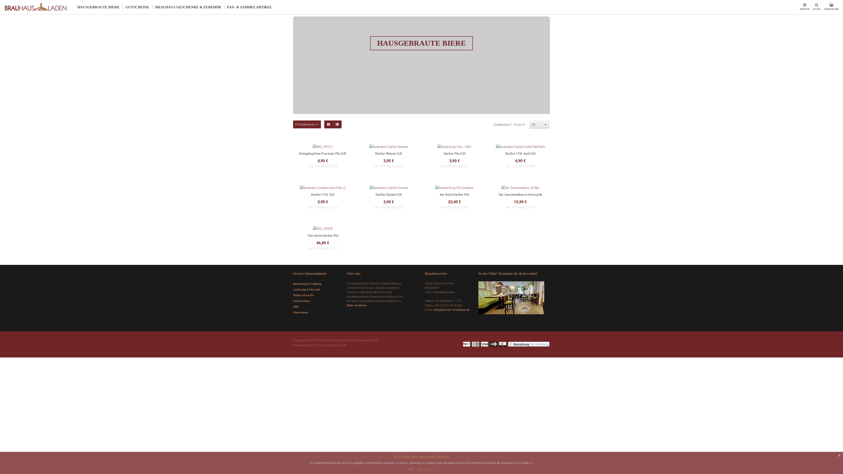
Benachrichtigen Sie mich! (322, 163)
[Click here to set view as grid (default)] (328, 124)
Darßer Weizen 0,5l (388, 153)
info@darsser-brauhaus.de (452, 309)
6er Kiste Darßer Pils (454, 194)
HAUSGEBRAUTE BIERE (98, 7)
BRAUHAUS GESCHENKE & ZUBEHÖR (188, 7)
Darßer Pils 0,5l (454, 153)
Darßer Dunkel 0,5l (389, 194)
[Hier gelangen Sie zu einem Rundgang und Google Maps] (511, 297)
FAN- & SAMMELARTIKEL (249, 7)
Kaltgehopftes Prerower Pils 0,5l (322, 153)
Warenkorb (831, 10)
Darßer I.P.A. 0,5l (322, 194)
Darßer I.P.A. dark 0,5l (520, 153)
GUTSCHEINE (137, 7)
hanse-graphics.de (334, 345)
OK (411, 469)
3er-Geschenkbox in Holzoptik (520, 194)
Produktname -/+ (307, 124)
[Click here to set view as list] (337, 124)
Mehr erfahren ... (358, 305)
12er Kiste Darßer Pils (323, 235)
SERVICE (805, 9)
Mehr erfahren (426, 469)
